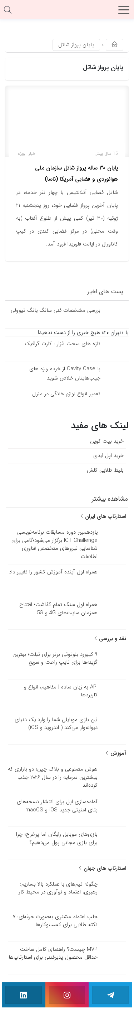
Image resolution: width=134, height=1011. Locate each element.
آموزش (117, 753)
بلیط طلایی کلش (105, 470)
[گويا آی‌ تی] (67, 12)
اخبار (32, 153)
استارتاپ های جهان (104, 868)
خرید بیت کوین (107, 441)
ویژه (21, 153)
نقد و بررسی (111, 638)
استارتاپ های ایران (104, 516)
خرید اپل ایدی (108, 455)
